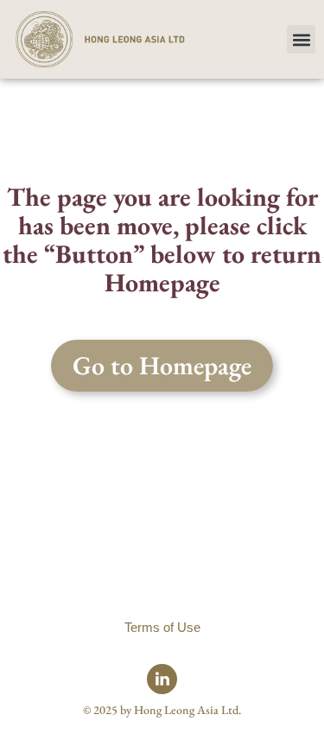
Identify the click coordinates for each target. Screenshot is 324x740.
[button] (301, 39)
